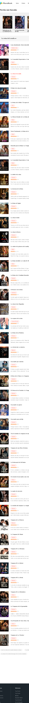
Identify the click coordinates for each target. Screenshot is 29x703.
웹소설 (16, 695)
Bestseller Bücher (19, 697)
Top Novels (17, 691)
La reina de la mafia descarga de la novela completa (13, 653)
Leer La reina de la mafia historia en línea (11, 650)
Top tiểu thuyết (18, 700)
